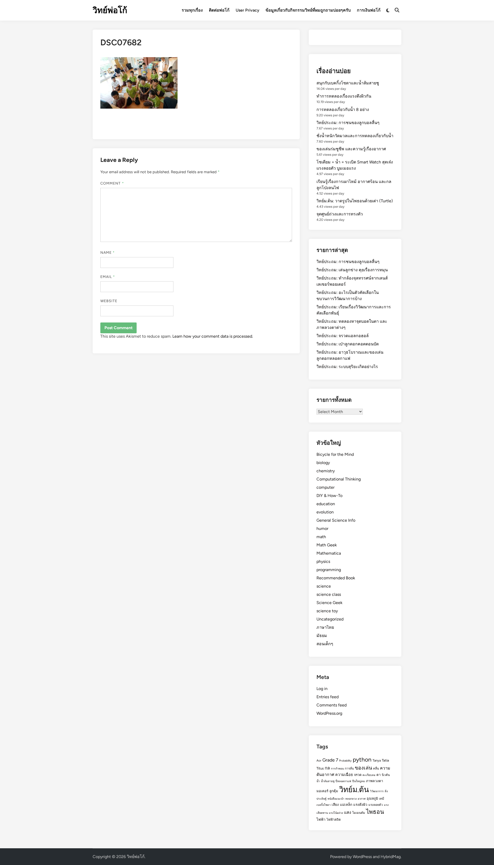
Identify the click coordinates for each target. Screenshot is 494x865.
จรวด (357, 775)
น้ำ (318, 781)
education (325, 503)
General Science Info (335, 520)
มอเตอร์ (322, 791)
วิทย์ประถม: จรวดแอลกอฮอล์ (342, 335)
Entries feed (327, 696)
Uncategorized (329, 619)
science (323, 586)
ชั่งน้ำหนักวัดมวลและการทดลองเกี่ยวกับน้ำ (354, 135)
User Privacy (247, 10)
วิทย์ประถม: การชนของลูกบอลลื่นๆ (348, 122)
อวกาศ (362, 798)
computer (325, 487)
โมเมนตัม (358, 813)
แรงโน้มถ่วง (336, 813)
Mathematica (328, 553)
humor (322, 528)
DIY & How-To (329, 495)
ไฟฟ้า (320, 819)
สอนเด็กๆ (324, 643)
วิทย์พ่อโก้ (110, 10)
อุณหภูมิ (372, 798)
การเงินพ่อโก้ (369, 10)
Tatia (385, 760)
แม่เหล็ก (346, 804)
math (321, 536)
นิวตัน (386, 775)
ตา (378, 775)
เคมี (381, 798)
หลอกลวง (351, 798)
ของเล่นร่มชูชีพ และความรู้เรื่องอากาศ (351, 148)
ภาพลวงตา (374, 781)
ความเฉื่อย (344, 774)
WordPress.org (329, 713)
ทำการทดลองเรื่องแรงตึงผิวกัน (343, 96)
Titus (320, 768)
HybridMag (391, 856)
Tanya (377, 760)
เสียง (335, 804)
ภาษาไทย (325, 627)
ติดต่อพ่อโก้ (219, 10)
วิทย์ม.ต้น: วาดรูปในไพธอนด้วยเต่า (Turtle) (354, 200)
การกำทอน (337, 768)
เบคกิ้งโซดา (323, 805)
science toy (327, 610)
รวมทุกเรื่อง (192, 10)
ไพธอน (375, 811)
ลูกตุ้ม (333, 791)
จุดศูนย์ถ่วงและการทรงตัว (339, 214)
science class (328, 594)
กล (327, 768)
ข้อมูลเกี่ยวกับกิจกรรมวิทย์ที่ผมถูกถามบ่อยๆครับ (308, 10)
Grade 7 (330, 760)
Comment (112, 183)
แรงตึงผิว (360, 804)
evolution (325, 512)
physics (323, 561)
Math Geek (326, 545)
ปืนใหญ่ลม (358, 781)
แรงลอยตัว (375, 805)
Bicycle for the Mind (335, 454)
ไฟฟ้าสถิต (334, 820)
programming (328, 569)
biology (323, 462)
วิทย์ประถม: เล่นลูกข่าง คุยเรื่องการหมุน (352, 269)
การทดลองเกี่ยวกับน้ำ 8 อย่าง (342, 109)
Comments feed (331, 705)
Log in (322, 688)
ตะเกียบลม (369, 775)
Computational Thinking (338, 479)
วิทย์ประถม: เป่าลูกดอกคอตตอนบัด (347, 344)
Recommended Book (335, 577)
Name (107, 252)
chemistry (325, 470)
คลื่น (376, 768)
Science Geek (329, 602)
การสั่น (349, 768)
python (362, 759)
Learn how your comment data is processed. (212, 336)
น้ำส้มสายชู (327, 781)
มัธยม (321, 635)
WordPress (362, 856)
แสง (347, 812)
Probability (345, 760)
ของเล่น (363, 768)
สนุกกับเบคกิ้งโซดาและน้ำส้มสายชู (347, 83)
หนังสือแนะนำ (336, 798)
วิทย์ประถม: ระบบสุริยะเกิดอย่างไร (347, 366)
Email (107, 277)
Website (109, 301)
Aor (318, 760)
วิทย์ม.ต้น (354, 789)
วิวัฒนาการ (377, 791)
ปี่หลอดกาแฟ (343, 781)
